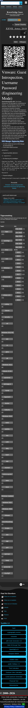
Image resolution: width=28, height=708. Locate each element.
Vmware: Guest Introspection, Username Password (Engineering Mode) (14, 186)
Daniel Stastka (20, 24)
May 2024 (19, 236)
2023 (18, 252)
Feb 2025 (19, 229)
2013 (18, 289)
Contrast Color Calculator (14, 672)
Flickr (5, 618)
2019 (18, 267)
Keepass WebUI (14, 653)
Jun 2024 (19, 232)
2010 (18, 300)
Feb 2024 (19, 243)
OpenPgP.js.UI (14, 649)
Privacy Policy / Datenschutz (14, 706)
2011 (18, 296)
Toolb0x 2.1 (5, 623)
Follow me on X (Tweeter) (10, 603)
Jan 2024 (19, 247)
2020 (18, 263)
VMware (22, 42)
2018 (18, 270)
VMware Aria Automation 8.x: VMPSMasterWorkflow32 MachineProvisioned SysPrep (14, 201)
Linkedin (6, 607)
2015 (18, 281)
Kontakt (3, 6)
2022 (18, 256)
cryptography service (14, 632)
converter (14, 636)
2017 (18, 274)
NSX (16, 42)
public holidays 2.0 (14, 664)
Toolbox (20, 6)
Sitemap (15, 6)
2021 (18, 260)
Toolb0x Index (13, 659)
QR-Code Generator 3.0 (14, 641)
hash (13, 628)
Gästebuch (8, 6)
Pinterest (6, 614)
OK (23, 704)
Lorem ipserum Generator (14, 677)
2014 (18, 285)
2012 (18, 292)
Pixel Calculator (14, 668)
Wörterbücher (13, 685)
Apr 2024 (19, 240)
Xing (5, 611)
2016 (18, 278)
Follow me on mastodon (10, 596)
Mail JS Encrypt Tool (13, 645)
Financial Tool (14, 681)
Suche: (1, 0)
